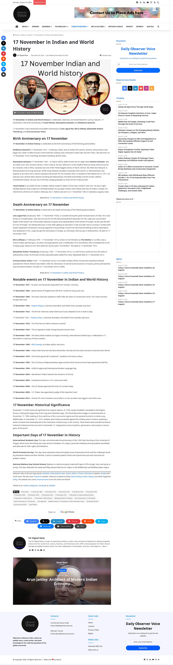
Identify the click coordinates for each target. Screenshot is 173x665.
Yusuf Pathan (33, 504)
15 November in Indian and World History (66, 272)
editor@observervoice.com (64, 634)
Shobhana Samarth (92, 501)
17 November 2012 (61, 495)
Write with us (93, 650)
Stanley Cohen (36, 317)
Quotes (150, 27)
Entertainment (42, 479)
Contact (91, 626)
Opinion (35, 27)
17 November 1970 (91, 492)
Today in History (78, 27)
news (63, 473)
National (45, 473)
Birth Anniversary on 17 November (85, 498)
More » (104, 546)
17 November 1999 (19, 495)
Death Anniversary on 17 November (24, 501)
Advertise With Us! (95, 646)
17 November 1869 (36, 492)
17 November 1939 (77, 492)
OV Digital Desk (22, 55)
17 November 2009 (47, 495)
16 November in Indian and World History (67, 197)
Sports (129, 27)
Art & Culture (97, 27)
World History (76, 476)
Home (16, 35)
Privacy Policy (93, 630)
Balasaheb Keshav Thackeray (63, 498)
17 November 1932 (64, 492)
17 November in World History (43, 498)
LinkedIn (51, 485)
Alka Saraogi (37, 344)
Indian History (88, 476)
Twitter (25, 485)
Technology (61, 27)
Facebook (42, 485)
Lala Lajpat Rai (41, 501)
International (55, 473)
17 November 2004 (33, 495)
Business (46, 27)
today (15, 479)
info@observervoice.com (63, 626)
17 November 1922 (50, 492)
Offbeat (139, 27)
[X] (35, 550)
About (90, 623)
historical (37, 476)
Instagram (33, 485)
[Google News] (67, 512)
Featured (62, 570)
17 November (25, 492)
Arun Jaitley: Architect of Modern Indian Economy (62, 581)
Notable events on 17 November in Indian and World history (66, 501)
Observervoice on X (124, 199)
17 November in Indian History (23, 498)
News (24, 27)
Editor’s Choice (115, 27)
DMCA (90, 634)
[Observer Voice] (22, 14)
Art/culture (88, 473)
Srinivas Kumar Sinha (20, 504)
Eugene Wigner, (38, 305)
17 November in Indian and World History (81, 495)
